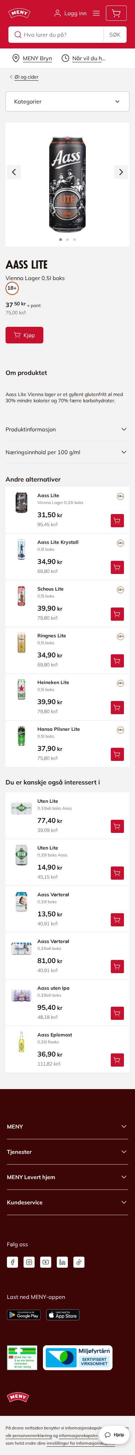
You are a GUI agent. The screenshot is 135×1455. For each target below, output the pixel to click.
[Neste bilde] (121, 172)
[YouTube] (45, 1262)
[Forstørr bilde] (67, 184)
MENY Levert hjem (31, 1177)
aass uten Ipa (53, 988)
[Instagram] (29, 1262)
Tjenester (19, 1151)
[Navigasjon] (96, 13)
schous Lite (50, 589)
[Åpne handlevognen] (116, 13)
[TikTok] (78, 1262)
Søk (114, 34)
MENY (15, 1126)
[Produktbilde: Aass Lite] (60, 239)
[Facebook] (12, 1262)
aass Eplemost (54, 1035)
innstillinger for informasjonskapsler (81, 1443)
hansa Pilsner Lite (58, 729)
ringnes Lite (51, 635)
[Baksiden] (67, 239)
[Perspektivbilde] (74, 239)
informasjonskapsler (78, 1435)
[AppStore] (63, 1314)
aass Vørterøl (53, 894)
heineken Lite (53, 682)
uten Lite (47, 801)
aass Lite (48, 495)
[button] (67, 101)
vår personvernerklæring (29, 1435)
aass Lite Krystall (58, 542)
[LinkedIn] (62, 1262)
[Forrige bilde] (14, 172)
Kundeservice (25, 1202)
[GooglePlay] (23, 1314)
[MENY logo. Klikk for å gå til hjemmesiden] (19, 13)
